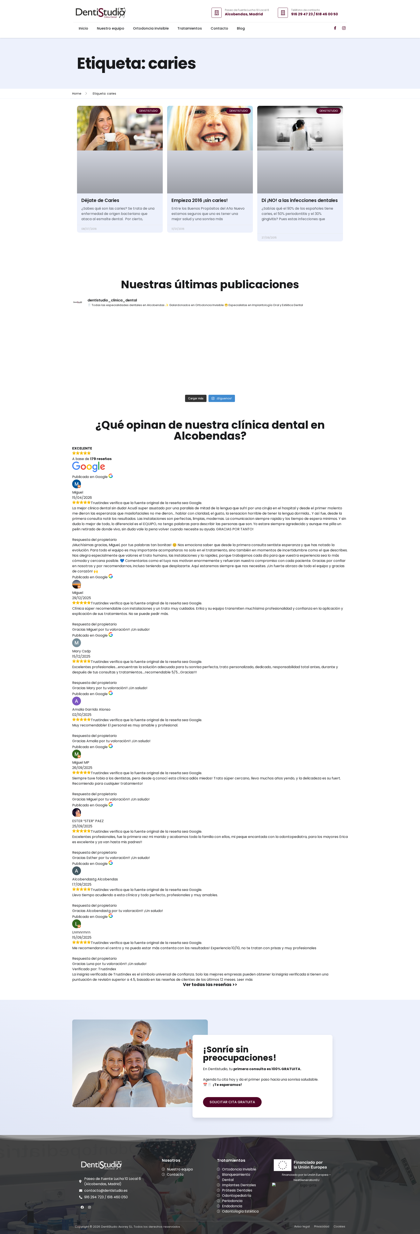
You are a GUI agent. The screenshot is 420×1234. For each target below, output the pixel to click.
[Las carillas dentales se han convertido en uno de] (106, 332)
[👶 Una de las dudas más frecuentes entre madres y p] (244, 372)
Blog (241, 28)
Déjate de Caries (100, 200)
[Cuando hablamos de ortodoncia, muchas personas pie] (175, 372)
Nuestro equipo (110, 28)
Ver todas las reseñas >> (210, 984)
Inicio (83, 28)
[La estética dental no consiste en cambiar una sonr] (244, 332)
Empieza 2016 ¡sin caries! (200, 200)
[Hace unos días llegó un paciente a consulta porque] (106, 372)
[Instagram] (89, 1207)
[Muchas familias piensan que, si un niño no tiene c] (175, 332)
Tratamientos (189, 28)
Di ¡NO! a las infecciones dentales (300, 200)
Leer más (245, 979)
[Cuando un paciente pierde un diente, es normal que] (314, 332)
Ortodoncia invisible (151, 28)
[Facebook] (82, 1207)
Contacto (219, 28)
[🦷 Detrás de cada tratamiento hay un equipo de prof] (314, 372)
